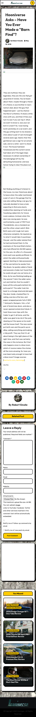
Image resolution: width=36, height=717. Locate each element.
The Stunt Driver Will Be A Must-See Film (17, 681)
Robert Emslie (20, 404)
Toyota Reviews (13, 630)
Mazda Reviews (12, 653)
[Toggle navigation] (2, 3)
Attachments (8, 496)
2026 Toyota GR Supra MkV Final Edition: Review (18, 635)
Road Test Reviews (14, 607)
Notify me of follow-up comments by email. (17, 524)
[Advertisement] (18, 562)
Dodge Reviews (12, 605)
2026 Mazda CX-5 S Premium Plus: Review (15, 658)
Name (5, 467)
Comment (7, 439)
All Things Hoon (12, 676)
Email (5, 477)
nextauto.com (9, 360)
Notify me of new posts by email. (17, 530)
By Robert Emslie (16, 41)
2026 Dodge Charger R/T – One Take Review (17, 612)
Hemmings (20, 360)
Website (6, 486)
